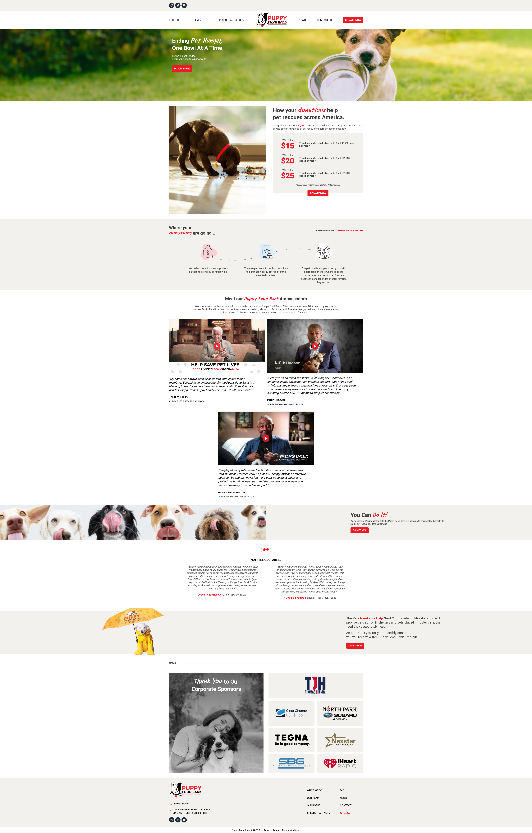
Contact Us (324, 20)
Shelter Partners (318, 812)
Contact (346, 805)
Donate (345, 813)
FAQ (342, 790)
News (302, 20)
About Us (174, 20)
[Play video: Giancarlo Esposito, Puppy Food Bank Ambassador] (266, 438)
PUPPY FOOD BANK (348, 230)
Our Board (313, 805)
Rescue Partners (230, 20)
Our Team (313, 797)
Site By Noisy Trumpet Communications (279, 830)
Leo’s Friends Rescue (210, 594)
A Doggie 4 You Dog (295, 597)
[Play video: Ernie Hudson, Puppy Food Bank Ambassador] (315, 346)
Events (199, 20)
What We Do (314, 790)
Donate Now (353, 20)
